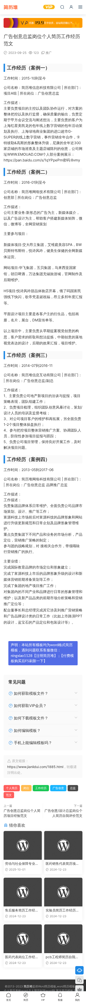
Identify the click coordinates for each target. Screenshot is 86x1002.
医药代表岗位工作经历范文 (21, 957)
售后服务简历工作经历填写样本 (21, 910)
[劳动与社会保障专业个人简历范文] (23, 845)
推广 (49, 53)
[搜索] (62, 6)
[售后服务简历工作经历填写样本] (23, 892)
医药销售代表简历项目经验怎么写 (62, 863)
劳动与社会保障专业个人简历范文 (21, 863)
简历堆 (11, 7)
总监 (73, 788)
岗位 (26, 788)
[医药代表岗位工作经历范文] (23, 938)
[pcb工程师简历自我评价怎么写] (63, 938)
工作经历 (41, 788)
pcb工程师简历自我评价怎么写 (62, 957)
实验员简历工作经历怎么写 (62, 910)
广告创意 (58, 788)
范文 (9, 795)
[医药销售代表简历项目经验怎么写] (63, 845)
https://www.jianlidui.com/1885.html (35, 767)
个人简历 (11, 788)
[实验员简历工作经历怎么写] (63, 892)
